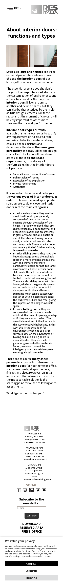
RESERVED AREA (31, 528)
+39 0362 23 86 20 (35, 442)
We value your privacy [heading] (20, 541)
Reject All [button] (31, 578)
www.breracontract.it (36, 459)
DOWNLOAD (31, 524)
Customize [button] (31, 571)
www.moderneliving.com (37, 479)
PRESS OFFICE (32, 532)
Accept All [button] (31, 564)
